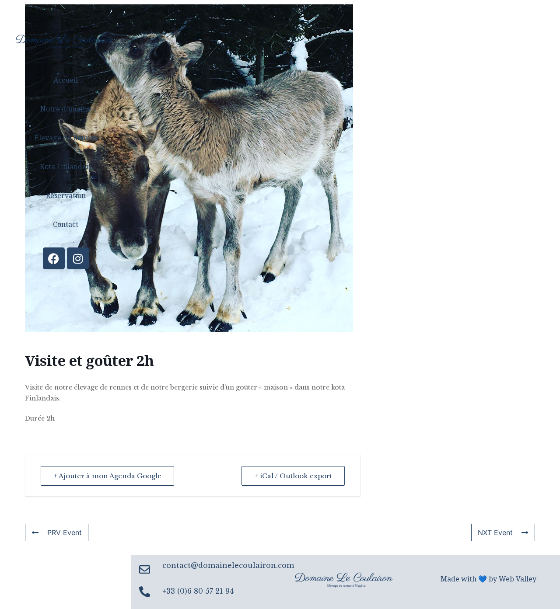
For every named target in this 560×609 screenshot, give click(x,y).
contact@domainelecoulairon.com (228, 565)
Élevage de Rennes (66, 138)
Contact (65, 224)
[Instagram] (78, 258)
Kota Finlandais (65, 166)
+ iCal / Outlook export (293, 476)
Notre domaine (65, 109)
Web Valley (517, 579)
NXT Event (495, 532)
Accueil (65, 80)
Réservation (66, 195)
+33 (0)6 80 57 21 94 (198, 591)
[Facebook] (54, 258)
